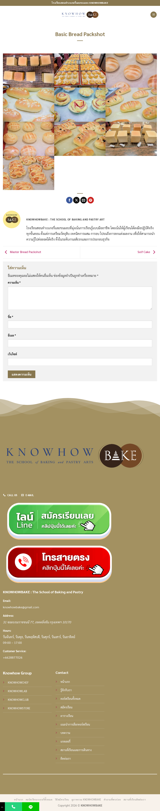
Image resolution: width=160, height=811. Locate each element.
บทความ (65, 733)
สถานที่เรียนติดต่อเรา (135, 799)
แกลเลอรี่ (65, 741)
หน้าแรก (65, 681)
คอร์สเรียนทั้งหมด (70, 698)
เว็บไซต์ (12, 354)
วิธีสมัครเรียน (62, 799)
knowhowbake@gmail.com (21, 607)
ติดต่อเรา (65, 758)
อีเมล (12, 335)
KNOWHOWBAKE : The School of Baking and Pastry (43, 592)
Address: (8, 615)
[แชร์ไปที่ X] (76, 200)
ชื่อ (10, 317)
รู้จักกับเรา (66, 690)
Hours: (7, 630)
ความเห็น (14, 282)
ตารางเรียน (66, 716)
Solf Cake (144, 252)
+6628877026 (12, 657)
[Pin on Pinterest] (90, 200)
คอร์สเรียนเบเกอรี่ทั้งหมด (39, 799)
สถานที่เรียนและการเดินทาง (76, 750)
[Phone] (13, 806)
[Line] (30, 806)
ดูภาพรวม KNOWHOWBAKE (86, 799)
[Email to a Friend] (83, 200)
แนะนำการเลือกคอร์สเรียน (75, 724)
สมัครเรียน (66, 707)
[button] (153, 15)
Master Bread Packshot (25, 252)
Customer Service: (14, 651)
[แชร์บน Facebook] (69, 200)
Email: (7, 600)
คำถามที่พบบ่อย (112, 799)
